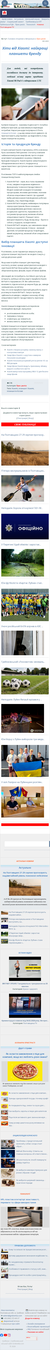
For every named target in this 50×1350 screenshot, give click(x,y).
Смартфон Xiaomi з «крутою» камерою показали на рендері (24, 356)
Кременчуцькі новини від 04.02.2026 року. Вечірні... (25, 1020)
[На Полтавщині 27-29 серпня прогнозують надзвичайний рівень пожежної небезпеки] (25, 895)
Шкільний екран (32, 19)
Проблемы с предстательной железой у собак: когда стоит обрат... (29, 1144)
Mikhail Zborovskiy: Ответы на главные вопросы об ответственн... (32, 1152)
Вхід (30, 418)
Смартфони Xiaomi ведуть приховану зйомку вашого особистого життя (27, 367)
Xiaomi (15, 388)
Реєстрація (22, 418)
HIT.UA (28, 1337)
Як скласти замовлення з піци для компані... (28, 1093)
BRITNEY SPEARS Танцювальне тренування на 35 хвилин (25, 985)
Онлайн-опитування (36, 1323)
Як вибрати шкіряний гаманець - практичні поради (30, 1181)
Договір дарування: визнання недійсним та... (28, 1255)
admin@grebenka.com (12, 1315)
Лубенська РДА (7, 24)
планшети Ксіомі (8, 133)
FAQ (29, 1329)
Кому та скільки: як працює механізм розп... (28, 1249)
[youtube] (6, 1336)
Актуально (19, 19)
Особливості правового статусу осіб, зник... (28, 1269)
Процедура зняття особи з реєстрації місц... (28, 1275)
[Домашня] (3, 14)
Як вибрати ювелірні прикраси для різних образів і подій (31, 1171)
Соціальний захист (15, 21)
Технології (30, 24)
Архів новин (7, 19)
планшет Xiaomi (26, 388)
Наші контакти (7, 1310)
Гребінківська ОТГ (34, 21)
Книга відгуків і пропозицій (39, 1326)
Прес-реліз (20, 24)
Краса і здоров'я (30, 989)
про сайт (16, 1323)
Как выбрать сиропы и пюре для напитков (28, 1111)
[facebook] (2, 1336)
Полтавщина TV (30, 1023)
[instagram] (9, 1336)
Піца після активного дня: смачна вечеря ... (28, 1117)
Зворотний (8, 1321)
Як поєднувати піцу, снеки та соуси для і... (27, 1105)
